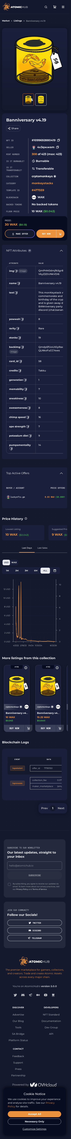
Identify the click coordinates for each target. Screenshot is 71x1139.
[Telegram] (30, 995)
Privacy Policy (22, 889)
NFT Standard (51, 1014)
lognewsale (17, 783)
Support (18, 1062)
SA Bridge (18, 1033)
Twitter (37, 922)
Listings (18, 20)
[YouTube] (45, 995)
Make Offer (22, 233)
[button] (13, 128)
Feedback (18, 1056)
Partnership (18, 1075)
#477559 (38, 190)
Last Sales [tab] (42, 548)
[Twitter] (15, 995)
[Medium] (38, 995)
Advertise (18, 1014)
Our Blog (18, 1021)
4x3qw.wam (45, 147)
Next (61, 808)
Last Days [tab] (27, 548)
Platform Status (18, 1040)
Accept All (34, 1114)
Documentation (51, 1021)
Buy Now (46, 233)
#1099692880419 (43, 140)
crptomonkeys (42, 176)
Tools (18, 1027)
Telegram (37, 938)
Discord (37, 930)
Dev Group (51, 1027)
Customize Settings (34, 1129)
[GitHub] (53, 995)
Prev (44, 808)
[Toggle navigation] (63, 6)
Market (6, 20)
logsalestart (17, 768)
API (51, 1033)
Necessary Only (34, 1121)
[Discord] (22, 995)
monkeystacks (42, 183)
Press (18, 1069)
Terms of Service (40, 889)
